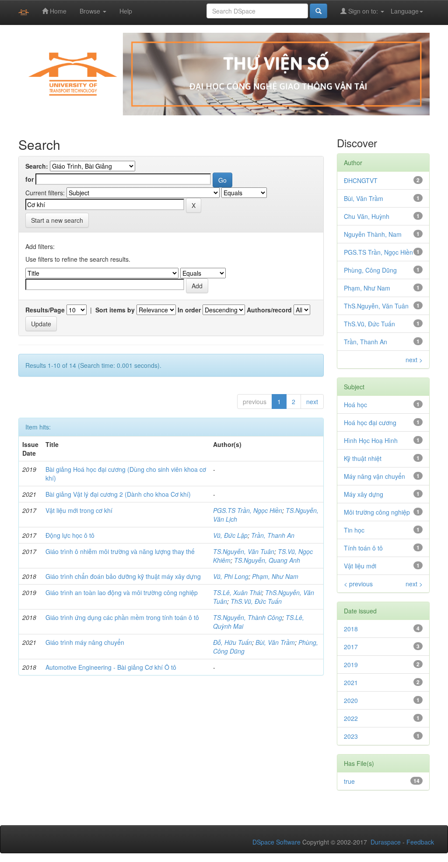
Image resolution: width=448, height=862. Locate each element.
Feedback (420, 842)
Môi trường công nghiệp (377, 512)
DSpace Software (276, 842)
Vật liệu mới (360, 565)
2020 (351, 700)
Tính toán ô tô (363, 548)
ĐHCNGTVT (361, 180)
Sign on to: (363, 11)
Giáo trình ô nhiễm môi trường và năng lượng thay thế (120, 551)
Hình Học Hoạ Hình (371, 440)
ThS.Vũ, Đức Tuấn (256, 601)
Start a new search (57, 220)
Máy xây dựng (363, 494)
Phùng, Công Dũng (370, 270)
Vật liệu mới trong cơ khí (79, 510)
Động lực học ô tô (70, 535)
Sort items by (115, 309)
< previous (358, 583)
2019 (351, 664)
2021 (351, 682)
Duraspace (386, 842)
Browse (91, 11)
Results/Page (45, 309)
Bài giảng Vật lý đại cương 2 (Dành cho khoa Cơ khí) (118, 494)
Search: (36, 166)
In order (189, 309)
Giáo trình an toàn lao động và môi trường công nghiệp (122, 592)
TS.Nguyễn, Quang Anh (267, 560)
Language (405, 11)
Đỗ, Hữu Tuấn (232, 642)
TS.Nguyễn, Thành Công (247, 617)
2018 (351, 628)
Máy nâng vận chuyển (374, 476)
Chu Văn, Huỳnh (366, 216)
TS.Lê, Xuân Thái (237, 592)
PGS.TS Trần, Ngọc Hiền (247, 510)
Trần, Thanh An (272, 535)
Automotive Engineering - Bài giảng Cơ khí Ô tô (111, 667)
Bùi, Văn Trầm (275, 642)
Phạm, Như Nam (275, 576)
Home (57, 11)
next (312, 401)
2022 (351, 718)
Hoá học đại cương (370, 422)
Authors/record (269, 309)
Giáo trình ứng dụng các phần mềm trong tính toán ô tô (122, 617)
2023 (351, 736)
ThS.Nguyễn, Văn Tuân (376, 305)
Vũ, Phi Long (230, 576)
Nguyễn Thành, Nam (373, 234)
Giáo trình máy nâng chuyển (85, 642)
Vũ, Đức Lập (230, 535)
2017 (351, 646)
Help (125, 11)
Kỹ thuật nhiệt (363, 458)
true (349, 781)
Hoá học (355, 404)
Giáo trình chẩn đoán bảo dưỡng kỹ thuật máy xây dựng (123, 576)
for (29, 179)
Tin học (354, 530)
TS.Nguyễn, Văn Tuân (243, 551)
